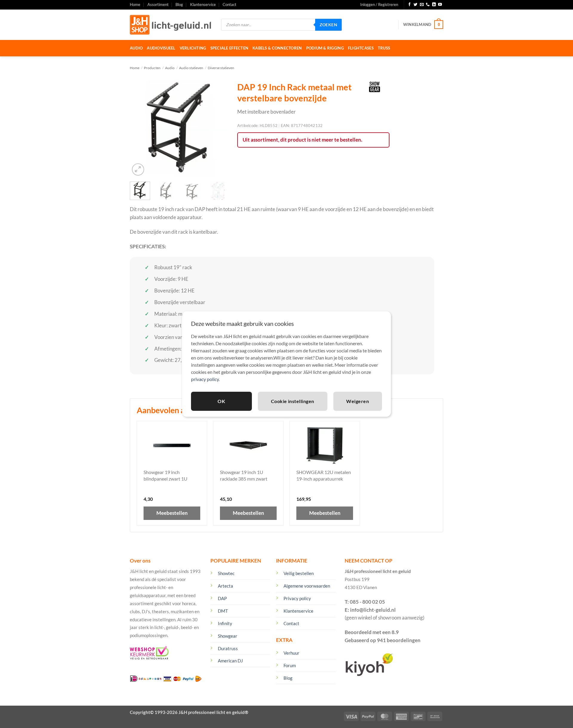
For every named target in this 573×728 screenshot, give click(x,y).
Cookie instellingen (292, 401)
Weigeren (357, 401)
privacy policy (205, 379)
